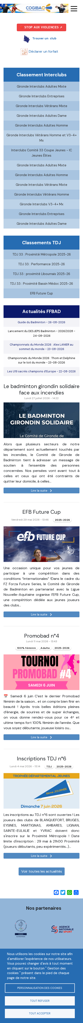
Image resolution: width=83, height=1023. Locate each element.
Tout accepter (39, 1013)
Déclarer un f (43, 51)
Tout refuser (40, 1001)
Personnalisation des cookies (39, 988)
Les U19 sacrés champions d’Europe (41, 371)
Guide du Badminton (41, 322)
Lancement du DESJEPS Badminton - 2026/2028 (41, 333)
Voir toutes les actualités (41, 871)
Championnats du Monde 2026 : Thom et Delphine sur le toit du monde (41, 360)
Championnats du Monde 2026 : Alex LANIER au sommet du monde (41, 347)
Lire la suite (42, 490)
